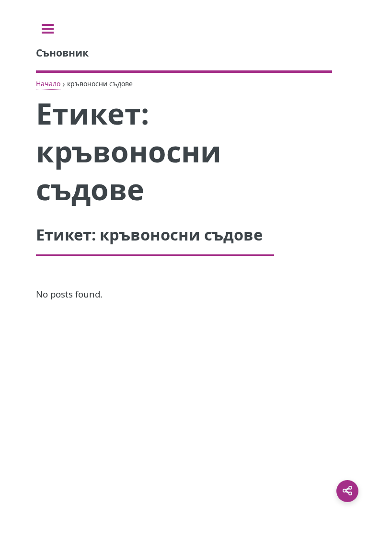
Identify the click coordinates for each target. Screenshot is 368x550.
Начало (48, 83)
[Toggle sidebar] (48, 29)
